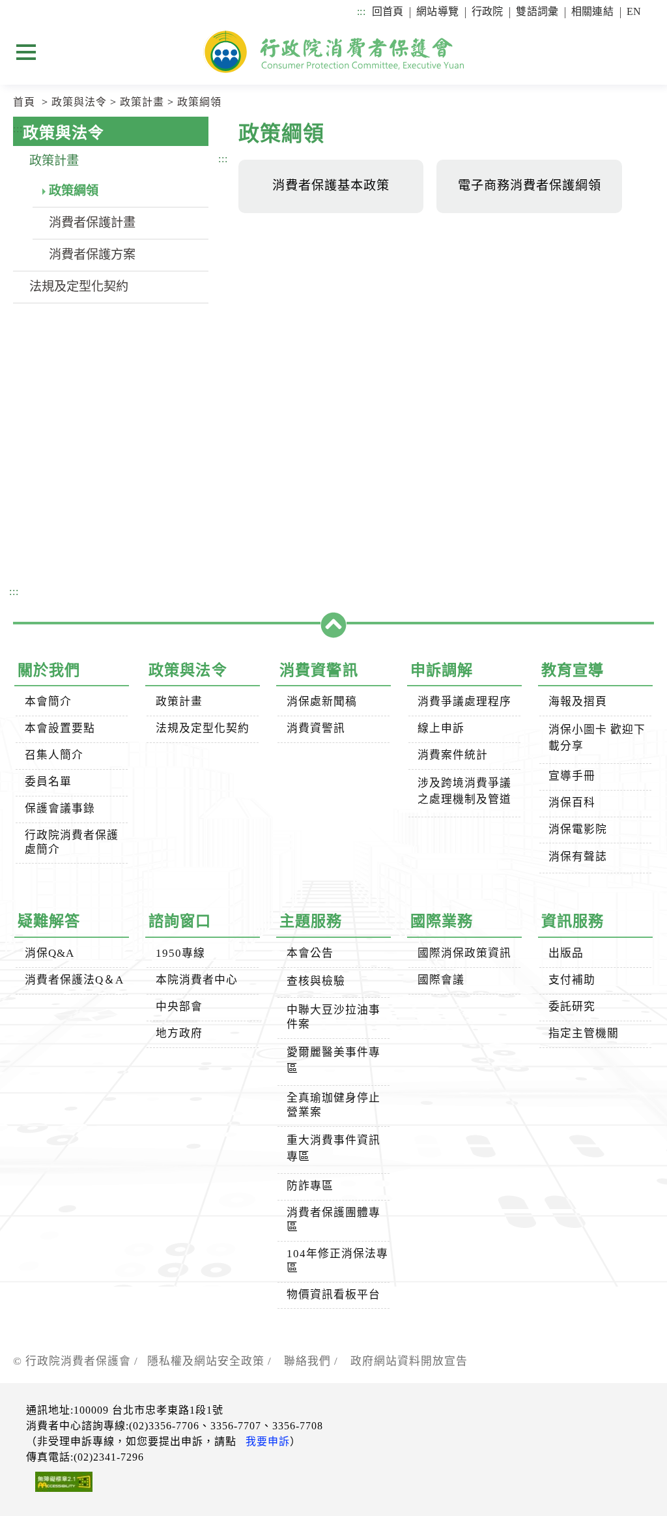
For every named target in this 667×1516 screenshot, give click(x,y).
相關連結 (592, 11)
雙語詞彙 (537, 11)
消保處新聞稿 (322, 701)
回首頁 (387, 11)
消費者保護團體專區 (333, 1219)
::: (361, 11)
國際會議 (441, 980)
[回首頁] (333, 51)
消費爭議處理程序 (464, 701)
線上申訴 (441, 728)
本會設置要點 (60, 728)
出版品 (566, 953)
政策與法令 (79, 102)
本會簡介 (48, 701)
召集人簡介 (54, 755)
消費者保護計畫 (92, 222)
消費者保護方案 (92, 254)
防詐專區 (310, 1186)
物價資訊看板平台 (333, 1295)
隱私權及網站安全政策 (205, 1361)
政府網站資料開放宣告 (409, 1361)
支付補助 (571, 980)
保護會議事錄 (60, 808)
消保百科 (571, 802)
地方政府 (179, 1033)
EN (634, 11)
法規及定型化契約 (78, 286)
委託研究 (571, 1006)
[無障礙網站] (59, 1484)
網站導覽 (437, 11)
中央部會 (179, 1006)
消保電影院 (577, 829)
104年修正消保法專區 (337, 1260)
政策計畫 (142, 102)
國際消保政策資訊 (464, 953)
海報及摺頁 (577, 701)
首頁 (24, 102)
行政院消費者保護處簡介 (72, 842)
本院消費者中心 (197, 980)
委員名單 (48, 782)
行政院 (487, 11)
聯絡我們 (307, 1361)
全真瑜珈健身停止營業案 (333, 1105)
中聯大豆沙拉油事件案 (333, 1017)
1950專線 (180, 953)
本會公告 (310, 953)
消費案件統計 (453, 755)
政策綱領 (199, 102)
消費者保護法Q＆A (74, 980)
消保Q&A (49, 953)
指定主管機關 (583, 1033)
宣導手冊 (571, 776)
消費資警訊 (316, 728)
